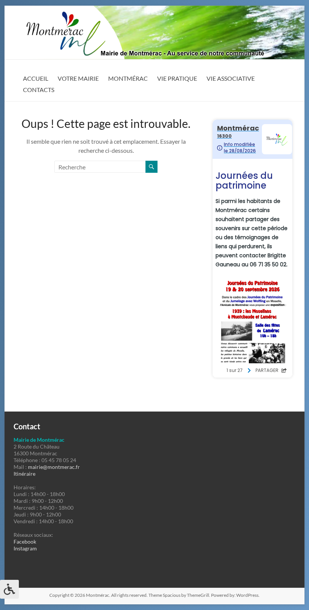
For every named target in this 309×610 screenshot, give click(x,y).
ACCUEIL (35, 78)
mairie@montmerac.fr (54, 467)
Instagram (25, 548)
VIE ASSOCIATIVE (231, 78)
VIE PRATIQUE (177, 78)
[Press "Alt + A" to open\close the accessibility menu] (9, 589)
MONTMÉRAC (128, 78)
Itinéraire (24, 473)
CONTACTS (38, 89)
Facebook (25, 541)
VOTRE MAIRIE (78, 78)
